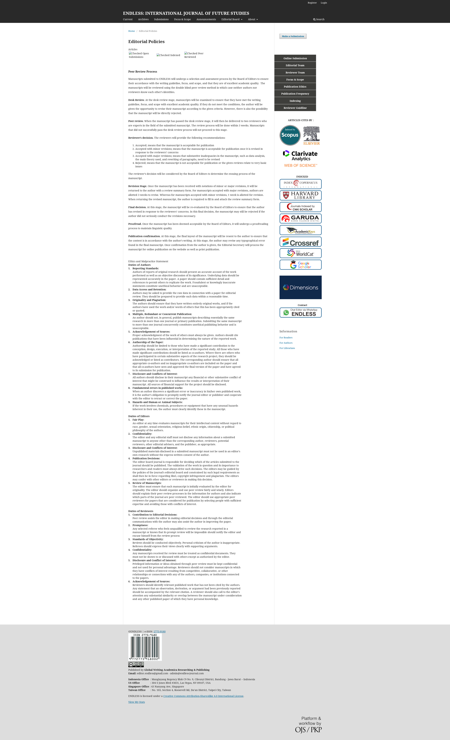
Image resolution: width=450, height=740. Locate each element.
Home (131, 31)
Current (128, 19)
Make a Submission (293, 36)
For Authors (285, 342)
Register (312, 2)
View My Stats (136, 702)
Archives (143, 19)
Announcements (206, 19)
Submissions (161, 19)
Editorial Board (230, 19)
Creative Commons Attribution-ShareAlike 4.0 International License (203, 696)
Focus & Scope (182, 19)
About (252, 19)
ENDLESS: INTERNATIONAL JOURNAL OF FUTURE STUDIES (186, 13)
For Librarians (287, 348)
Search (320, 19)
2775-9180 (160, 631)
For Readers (285, 337)
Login (324, 2)
